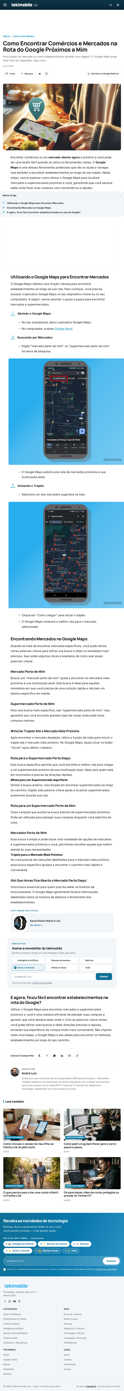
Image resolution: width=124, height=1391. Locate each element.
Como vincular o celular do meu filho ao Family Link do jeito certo (28, 1145)
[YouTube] (14, 1301)
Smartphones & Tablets (14, 1319)
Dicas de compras (73, 1314)
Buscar (6, 1364)
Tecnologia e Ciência (74, 1333)
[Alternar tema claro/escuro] (118, 5)
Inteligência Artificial (13, 1328)
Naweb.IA (91, 1386)
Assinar (104, 976)
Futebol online (10, 1338)
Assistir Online (10, 1359)
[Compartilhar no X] (39, 1056)
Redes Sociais (71, 1319)
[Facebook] (4, 1301)
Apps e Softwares (23, 36)
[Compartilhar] (39, 74)
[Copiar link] (77, 1056)
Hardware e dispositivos (15, 1342)
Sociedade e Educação (75, 1338)
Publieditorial (70, 1342)
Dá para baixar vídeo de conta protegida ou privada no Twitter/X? (91, 1194)
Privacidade (70, 1364)
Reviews (68, 1323)
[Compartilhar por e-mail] (70, 1056)
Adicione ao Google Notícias (105, 73)
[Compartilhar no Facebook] (47, 1056)
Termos (67, 1369)
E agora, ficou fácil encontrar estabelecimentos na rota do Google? (43, 212)
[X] (19, 1301)
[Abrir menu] (5, 4)
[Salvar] (46, 74)
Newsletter (8, 1369)
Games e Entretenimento (15, 1333)
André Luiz (29, 1073)
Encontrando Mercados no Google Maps (29, 207)
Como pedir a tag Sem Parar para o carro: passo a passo (90, 1145)
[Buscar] (110, 5)
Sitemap (7, 1374)
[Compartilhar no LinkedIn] (62, 1056)
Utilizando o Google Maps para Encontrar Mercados (35, 203)
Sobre (67, 1354)
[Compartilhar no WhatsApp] (54, 1056)
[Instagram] (9, 1301)
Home (6, 1354)
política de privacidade (106, 1269)
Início (6, 36)
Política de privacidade (42, 983)
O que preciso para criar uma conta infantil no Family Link (30, 1194)
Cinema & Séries (11, 1323)
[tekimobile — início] (24, 5)
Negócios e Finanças (74, 1328)
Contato (68, 1359)
